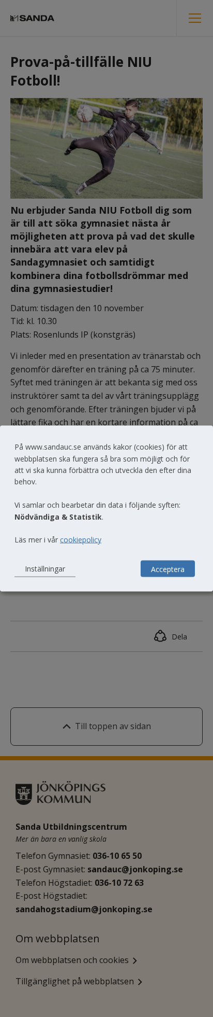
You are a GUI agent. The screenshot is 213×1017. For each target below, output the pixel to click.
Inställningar (45, 569)
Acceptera (168, 569)
